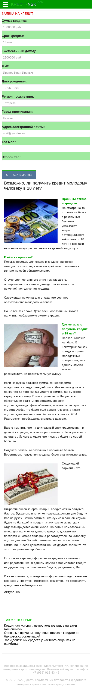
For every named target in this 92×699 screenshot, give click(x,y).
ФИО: (6, 66)
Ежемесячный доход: (19, 51)
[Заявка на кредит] (5, 4)
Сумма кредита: (14, 20)
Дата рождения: (14, 81)
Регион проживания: (18, 96)
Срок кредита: (13, 36)
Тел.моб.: (9, 142)
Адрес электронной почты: (23, 127)
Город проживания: (17, 111)
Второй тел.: (11, 157)
